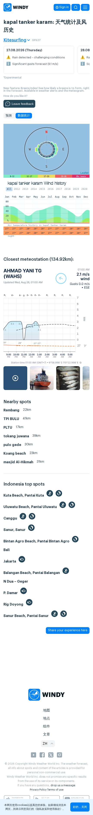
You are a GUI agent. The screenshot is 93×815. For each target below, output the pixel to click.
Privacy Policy (38, 789)
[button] (73, 278)
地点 (46, 718)
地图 (46, 710)
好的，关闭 (80, 807)
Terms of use (55, 789)
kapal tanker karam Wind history (37, 183)
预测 (9, 115)
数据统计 (24, 115)
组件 (46, 726)
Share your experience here (67, 630)
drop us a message (63, 785)
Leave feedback (23, 103)
